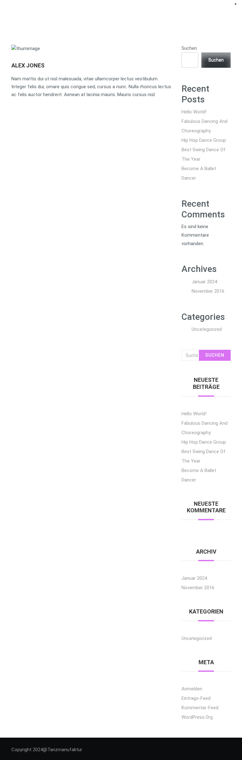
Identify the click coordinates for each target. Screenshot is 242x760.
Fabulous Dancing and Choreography (205, 126)
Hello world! (194, 112)
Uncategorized (207, 329)
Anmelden (192, 689)
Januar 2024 (204, 282)
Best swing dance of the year (204, 154)
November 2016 (208, 291)
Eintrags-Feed (196, 698)
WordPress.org (197, 717)
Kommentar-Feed (200, 708)
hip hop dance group (204, 140)
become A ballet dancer (199, 173)
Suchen (189, 48)
